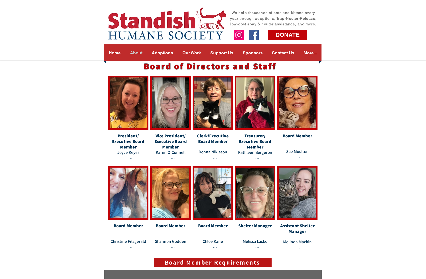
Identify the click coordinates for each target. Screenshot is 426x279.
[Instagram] (239, 35)
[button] (192, 52)
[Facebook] (254, 35)
